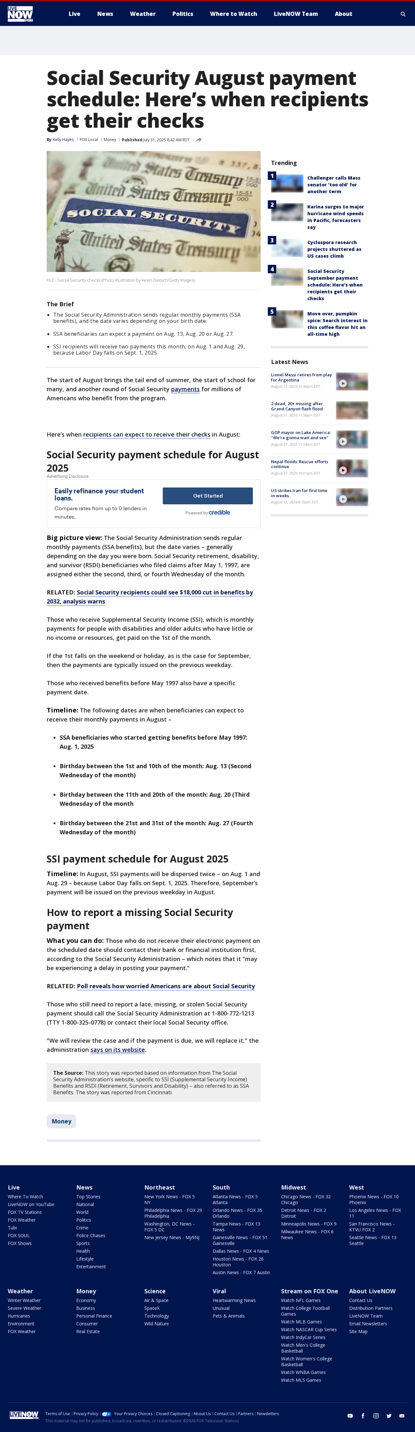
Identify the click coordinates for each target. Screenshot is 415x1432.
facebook (363, 1416)
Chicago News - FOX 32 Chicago (306, 1199)
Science (155, 1291)
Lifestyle (85, 1259)
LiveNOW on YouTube (31, 1204)
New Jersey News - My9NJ (171, 1237)
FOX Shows (20, 1243)
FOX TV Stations (25, 1212)
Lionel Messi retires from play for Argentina (301, 377)
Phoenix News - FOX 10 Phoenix (374, 1199)
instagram (376, 1416)
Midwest (293, 1187)
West (356, 1187)
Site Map (358, 1331)
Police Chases (90, 1235)
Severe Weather (24, 1308)
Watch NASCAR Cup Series (309, 1329)
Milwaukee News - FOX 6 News (307, 1234)
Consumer (87, 1323)
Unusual (221, 1308)
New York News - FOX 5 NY (169, 1199)
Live (14, 1187)
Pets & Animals (229, 1316)
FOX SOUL (19, 1235)
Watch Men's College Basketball (303, 1348)
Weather (20, 1291)
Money (110, 139)
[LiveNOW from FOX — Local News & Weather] (29, 14)
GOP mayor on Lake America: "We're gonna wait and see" (301, 435)
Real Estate (88, 1331)
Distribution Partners (371, 1308)
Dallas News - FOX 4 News (241, 1251)
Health (83, 1251)
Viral (219, 1291)
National (85, 1204)
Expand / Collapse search (403, 14)
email (402, 1416)
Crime (82, 1228)
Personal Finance (94, 1316)
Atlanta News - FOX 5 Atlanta (235, 1199)
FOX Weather (22, 1220)
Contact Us (361, 1300)
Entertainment (91, 1266)
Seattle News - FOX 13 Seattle (373, 1240)
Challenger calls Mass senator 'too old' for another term (334, 184)
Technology (156, 1316)
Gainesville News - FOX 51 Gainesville (240, 1240)
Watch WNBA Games (303, 1372)
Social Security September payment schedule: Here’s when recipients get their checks (335, 284)
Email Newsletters (368, 1323)
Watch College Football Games (305, 1311)
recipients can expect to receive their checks (146, 434)
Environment (21, 1323)
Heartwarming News (234, 1300)
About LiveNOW (372, 1291)
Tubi (12, 1228)
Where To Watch (25, 1196)
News (84, 1187)
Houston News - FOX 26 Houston (238, 1262)
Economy (86, 1300)
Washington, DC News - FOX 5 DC (169, 1227)
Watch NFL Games (301, 1300)
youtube (350, 1416)
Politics (83, 1220)
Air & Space (156, 1300)
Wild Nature (156, 1323)
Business (85, 1308)
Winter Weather (24, 1300)
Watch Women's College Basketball (306, 1361)
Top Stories (88, 1196)
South (221, 1187)
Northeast (159, 1187)
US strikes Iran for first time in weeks (299, 493)
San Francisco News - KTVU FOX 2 (372, 1227)
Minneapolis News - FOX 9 (309, 1224)
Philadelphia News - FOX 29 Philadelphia (173, 1213)
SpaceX (152, 1308)
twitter (389, 1416)
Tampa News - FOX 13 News (236, 1227)
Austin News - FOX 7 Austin (241, 1272)
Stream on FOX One (309, 1291)
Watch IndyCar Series (303, 1337)
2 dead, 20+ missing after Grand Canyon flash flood (297, 406)
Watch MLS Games (301, 1380)
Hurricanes (19, 1316)
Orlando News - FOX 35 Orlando (237, 1213)
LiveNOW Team (366, 1316)
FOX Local (89, 139)
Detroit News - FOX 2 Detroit (303, 1213)
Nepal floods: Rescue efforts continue (299, 464)
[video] (352, 381)
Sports (83, 1243)
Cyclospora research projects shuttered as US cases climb (334, 249)
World (82, 1212)
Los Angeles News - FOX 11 (375, 1213)
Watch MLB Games (301, 1322)
